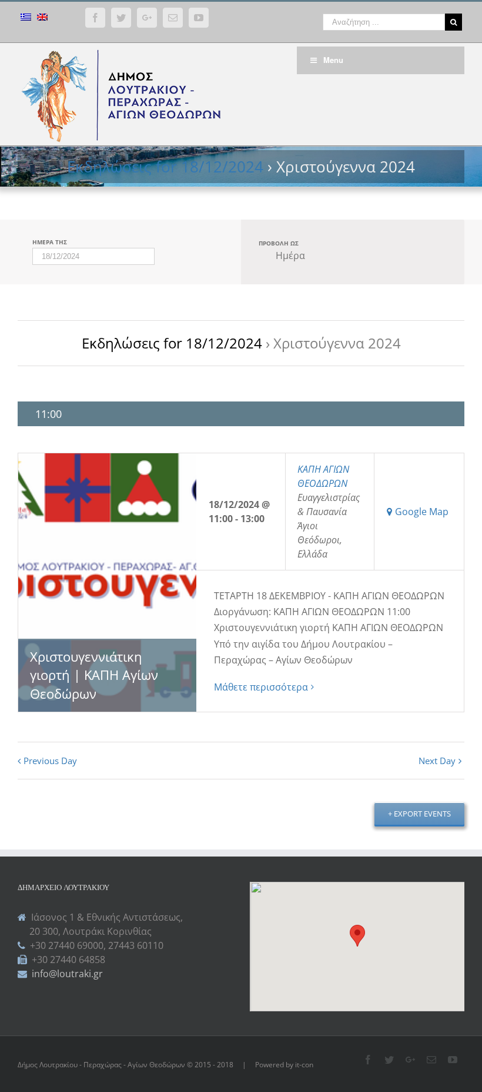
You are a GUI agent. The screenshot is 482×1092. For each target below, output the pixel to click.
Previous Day (50, 760)
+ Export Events (419, 813)
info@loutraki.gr (66, 973)
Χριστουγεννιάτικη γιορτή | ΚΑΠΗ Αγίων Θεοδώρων (94, 675)
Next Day (437, 760)
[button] (357, 935)
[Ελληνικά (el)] (26, 19)
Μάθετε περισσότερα (261, 687)
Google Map (421, 511)
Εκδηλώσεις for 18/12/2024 (165, 166)
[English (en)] (42, 19)
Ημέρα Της (49, 242)
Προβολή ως (279, 243)
